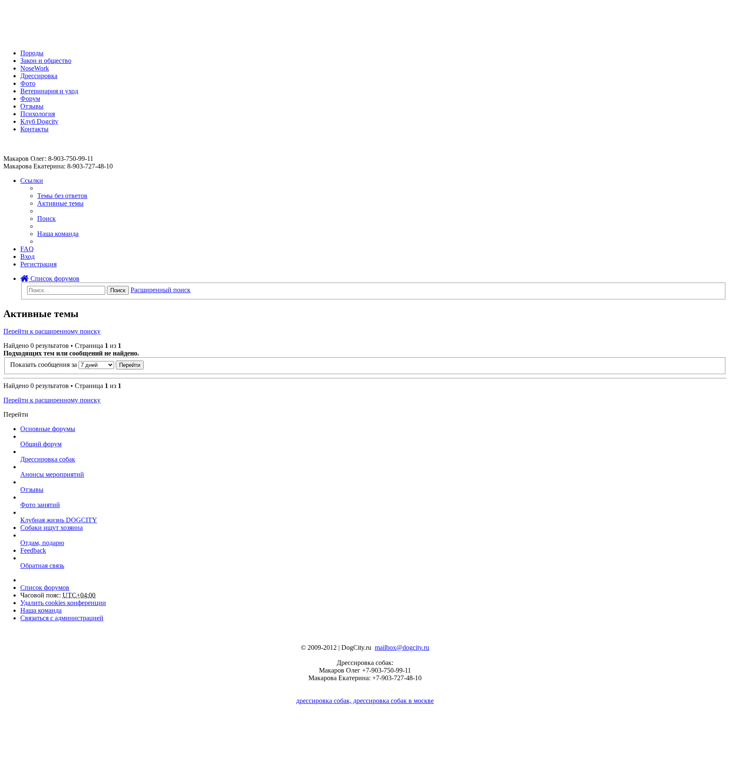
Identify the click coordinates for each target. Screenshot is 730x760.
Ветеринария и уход (49, 91)
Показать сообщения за (44, 364)
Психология (37, 113)
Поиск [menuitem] (46, 218)
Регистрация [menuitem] (38, 264)
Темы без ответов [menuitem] (62, 195)
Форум (30, 98)
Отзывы (32, 106)
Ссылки (31, 180)
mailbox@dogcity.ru (402, 647)
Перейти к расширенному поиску (52, 331)
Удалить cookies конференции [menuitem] (63, 602)
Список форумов (54, 278)
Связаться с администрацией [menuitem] (62, 618)
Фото (27, 83)
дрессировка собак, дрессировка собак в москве (365, 700)
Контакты (34, 129)
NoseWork (34, 68)
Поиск (117, 290)
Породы (32, 53)
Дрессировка (38, 75)
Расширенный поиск (161, 289)
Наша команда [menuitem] (58, 233)
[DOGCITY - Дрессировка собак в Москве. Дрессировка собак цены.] (34, 38)
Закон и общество (45, 60)
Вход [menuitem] (27, 256)
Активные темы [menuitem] (60, 203)
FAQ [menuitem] (27, 248)
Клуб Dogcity (39, 121)
